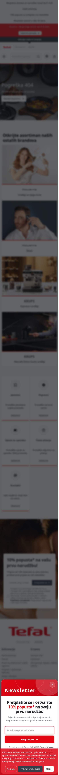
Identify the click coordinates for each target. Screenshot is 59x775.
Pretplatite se (27, 739)
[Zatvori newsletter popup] (52, 685)
